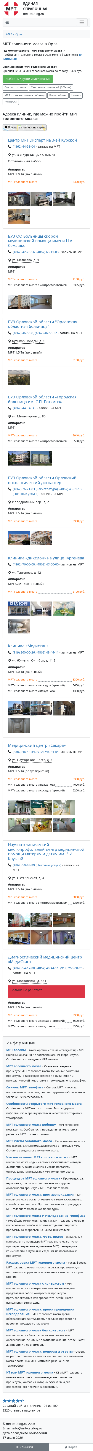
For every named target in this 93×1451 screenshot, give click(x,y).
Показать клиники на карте (26, 127)
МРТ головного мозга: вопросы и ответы (39, 1351)
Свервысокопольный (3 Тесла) (51, 87)
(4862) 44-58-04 (24, 146)
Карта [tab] (72, 1447)
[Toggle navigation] (82, 22)
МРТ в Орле (14, 34)
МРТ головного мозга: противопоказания (40, 1194)
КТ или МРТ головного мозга (29, 1372)
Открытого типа (15, 87)
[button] (19, 199)
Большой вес (58, 95)
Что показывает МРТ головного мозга (37, 1157)
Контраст (11, 101)
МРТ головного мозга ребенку (25, 95)
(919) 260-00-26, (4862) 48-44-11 (36, 652)
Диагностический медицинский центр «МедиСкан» (45, 959)
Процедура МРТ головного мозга (33, 1178)
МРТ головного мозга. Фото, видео (34, 1237)
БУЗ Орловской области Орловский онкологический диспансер (42, 480)
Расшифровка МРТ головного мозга (35, 1262)
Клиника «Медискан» (28, 645)
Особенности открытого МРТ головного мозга (44, 1104)
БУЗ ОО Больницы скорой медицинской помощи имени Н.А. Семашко (41, 241)
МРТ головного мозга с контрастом (35, 1283)
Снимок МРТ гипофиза (24, 1087)
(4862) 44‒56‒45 (24, 408)
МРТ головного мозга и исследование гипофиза (45, 1216)
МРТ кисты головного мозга (29, 1141)
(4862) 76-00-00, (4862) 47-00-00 (36, 564)
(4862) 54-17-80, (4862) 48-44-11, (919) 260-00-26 (47, 968)
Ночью (76, 95)
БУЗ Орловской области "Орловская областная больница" (42, 324)
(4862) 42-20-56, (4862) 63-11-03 (36, 252)
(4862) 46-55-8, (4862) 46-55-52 (35, 333)
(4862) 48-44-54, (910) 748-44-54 (36, 752)
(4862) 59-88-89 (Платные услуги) (37, 865)
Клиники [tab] (26, 1447)
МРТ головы (16, 1050)
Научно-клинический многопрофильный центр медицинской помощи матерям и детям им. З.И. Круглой (46, 851)
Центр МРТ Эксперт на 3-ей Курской (42, 140)
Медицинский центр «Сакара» (37, 745)
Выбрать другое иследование (27, 79)
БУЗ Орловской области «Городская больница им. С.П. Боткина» (42, 399)
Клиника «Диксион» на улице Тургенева (46, 558)
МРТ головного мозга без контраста (36, 1330)
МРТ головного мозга (23, 1066)
